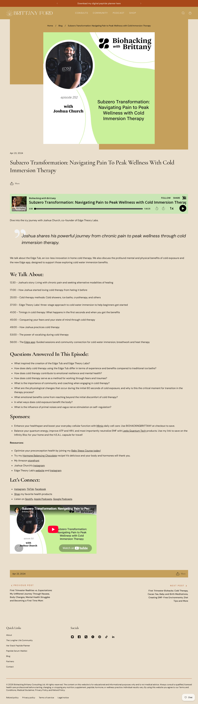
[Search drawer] (183, 13)
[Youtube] (92, 636)
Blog (60, 25)
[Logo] (29, 13)
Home (50, 25)
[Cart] (190, 13)
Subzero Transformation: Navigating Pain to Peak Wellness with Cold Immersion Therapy (109, 25)
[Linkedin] (113, 636)
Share (17, 183)
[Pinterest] (99, 636)
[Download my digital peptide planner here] (99, 3)
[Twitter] (86, 636)
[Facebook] (79, 636)
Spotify (29, 499)
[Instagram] (72, 636)
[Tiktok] (106, 636)
